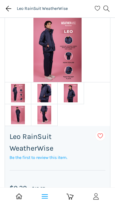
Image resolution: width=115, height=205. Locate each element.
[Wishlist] (98, 8)
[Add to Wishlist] (100, 136)
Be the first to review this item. (38, 157)
